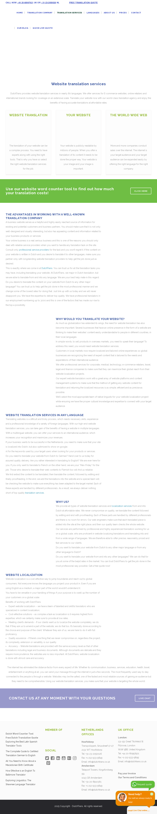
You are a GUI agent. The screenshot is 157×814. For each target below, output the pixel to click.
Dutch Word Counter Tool (19, 733)
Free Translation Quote (83, 2)
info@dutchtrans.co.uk (99, 762)
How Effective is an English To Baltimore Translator (20, 772)
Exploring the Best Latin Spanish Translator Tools (21, 743)
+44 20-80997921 (25, 2)
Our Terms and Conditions (132, 777)
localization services (122, 506)
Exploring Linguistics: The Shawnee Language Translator (20, 782)
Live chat (145, 698)
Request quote (144, 784)
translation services (34, 493)
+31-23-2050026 (48, 2)
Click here (140, 191)
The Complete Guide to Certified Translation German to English (22, 753)
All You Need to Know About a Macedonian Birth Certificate (21, 763)
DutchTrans (47, 268)
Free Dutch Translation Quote (22, 737)
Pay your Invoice (127, 773)
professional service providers (34, 250)
